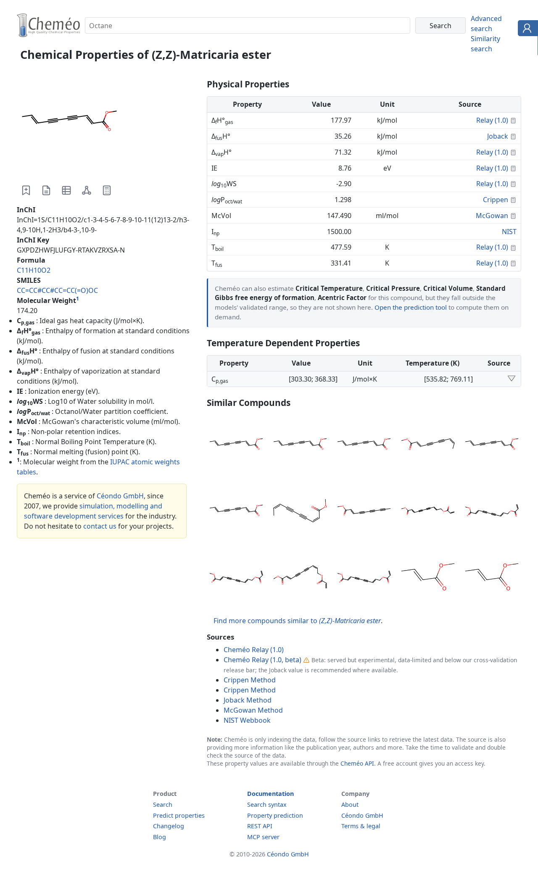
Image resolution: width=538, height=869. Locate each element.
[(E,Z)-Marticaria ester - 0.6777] (300, 578)
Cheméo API (357, 763)
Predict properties (179, 815)
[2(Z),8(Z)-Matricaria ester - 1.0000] (300, 511)
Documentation (270, 794)
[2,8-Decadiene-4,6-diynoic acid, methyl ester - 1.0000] (300, 445)
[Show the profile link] (526, 29)
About (350, 804)
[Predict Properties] (107, 190)
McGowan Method (253, 710)
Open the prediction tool (410, 307)
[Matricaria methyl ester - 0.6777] (236, 578)
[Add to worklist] (26, 190)
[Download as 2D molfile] (86, 190)
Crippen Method (250, 680)
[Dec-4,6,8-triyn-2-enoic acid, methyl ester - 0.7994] (364, 511)
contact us (99, 526)
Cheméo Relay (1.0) (254, 649)
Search (162, 804)
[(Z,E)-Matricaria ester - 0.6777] (364, 578)
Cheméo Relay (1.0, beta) (262, 659)
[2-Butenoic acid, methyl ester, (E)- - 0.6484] (491, 578)
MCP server (263, 837)
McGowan (492, 215)
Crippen (495, 199)
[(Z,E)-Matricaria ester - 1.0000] (364, 445)
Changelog (168, 826)
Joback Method (248, 700)
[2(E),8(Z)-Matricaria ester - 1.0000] (427, 445)
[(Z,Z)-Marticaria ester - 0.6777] (491, 511)
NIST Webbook (247, 720)
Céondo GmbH (120, 495)
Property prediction (275, 815)
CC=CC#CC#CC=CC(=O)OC (57, 290)
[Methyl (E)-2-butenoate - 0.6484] (427, 578)
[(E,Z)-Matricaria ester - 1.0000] (236, 445)
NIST (509, 231)
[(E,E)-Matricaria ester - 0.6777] (427, 511)
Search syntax (267, 804)
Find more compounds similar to (297, 620)
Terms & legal (360, 826)
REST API (259, 826)
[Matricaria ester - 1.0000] (236, 511)
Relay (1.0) (492, 120)
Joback (497, 136)
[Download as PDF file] (46, 190)
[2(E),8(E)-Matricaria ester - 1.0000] (491, 445)
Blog (159, 837)
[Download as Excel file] (66, 190)
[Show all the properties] (511, 379)
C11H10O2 (33, 270)
